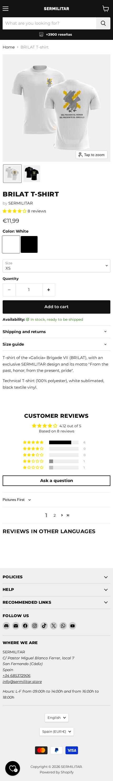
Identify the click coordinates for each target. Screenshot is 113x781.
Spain (54, 731)
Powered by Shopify (57, 772)
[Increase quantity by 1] (49, 289)
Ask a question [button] (56, 480)
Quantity (11, 279)
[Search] (103, 23)
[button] (12, 174)
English (54, 717)
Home (9, 47)
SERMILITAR (20, 203)
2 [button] (55, 515)
